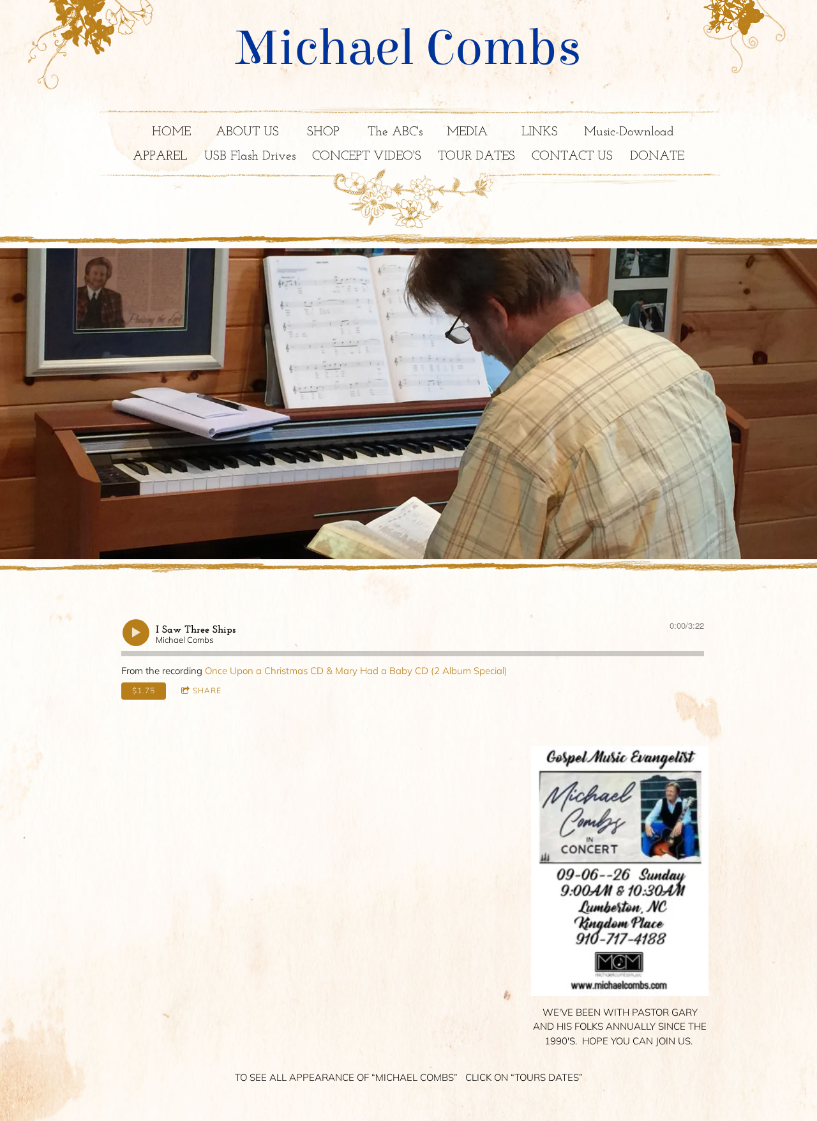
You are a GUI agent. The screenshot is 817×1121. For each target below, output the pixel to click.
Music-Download (629, 132)
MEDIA (467, 132)
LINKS (539, 132)
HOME (171, 132)
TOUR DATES (476, 156)
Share (207, 690)
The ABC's (395, 132)
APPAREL (160, 156)
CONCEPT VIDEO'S (366, 156)
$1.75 (143, 690)
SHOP (323, 132)
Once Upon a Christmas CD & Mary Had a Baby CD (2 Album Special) (356, 671)
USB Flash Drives (250, 156)
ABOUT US (247, 132)
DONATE (657, 156)
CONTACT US (572, 156)
